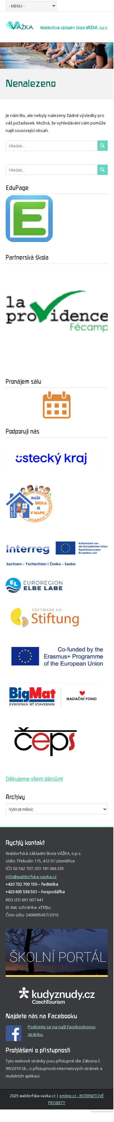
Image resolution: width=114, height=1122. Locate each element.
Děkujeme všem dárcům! (34, 778)
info (9, 876)
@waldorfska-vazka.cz (35, 876)
